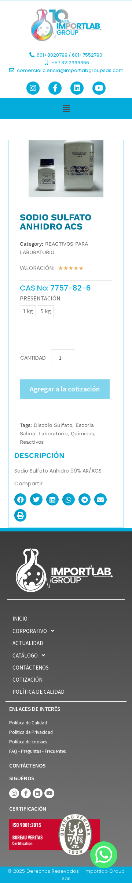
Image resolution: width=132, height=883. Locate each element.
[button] (66, 108)
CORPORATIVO (29, 631)
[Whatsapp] (103, 854)
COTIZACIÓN (27, 679)
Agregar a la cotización (65, 388)
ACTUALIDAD (27, 643)
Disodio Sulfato (53, 425)
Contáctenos (30, 667)
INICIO (19, 618)
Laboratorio (52, 433)
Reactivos (32, 442)
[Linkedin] (77, 88)
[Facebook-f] (55, 88)
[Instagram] (33, 88)
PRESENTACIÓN (40, 298)
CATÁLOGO (25, 655)
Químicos (82, 433)
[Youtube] (99, 88)
